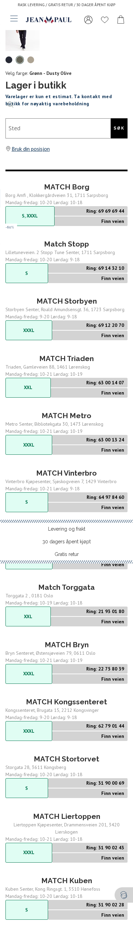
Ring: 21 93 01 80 (105, 611)
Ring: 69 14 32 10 (105, 268)
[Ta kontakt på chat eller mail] (124, 895)
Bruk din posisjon (31, 148)
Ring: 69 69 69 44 (105, 211)
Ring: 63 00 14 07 (105, 383)
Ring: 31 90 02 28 (105, 905)
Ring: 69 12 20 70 (105, 325)
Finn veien (112, 221)
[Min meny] (88, 20)
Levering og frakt (66, 529)
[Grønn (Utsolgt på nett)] (19, 59)
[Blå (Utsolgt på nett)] (8, 59)
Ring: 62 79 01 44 (105, 726)
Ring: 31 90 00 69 (105, 783)
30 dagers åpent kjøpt (66, 541)
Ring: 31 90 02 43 (105, 848)
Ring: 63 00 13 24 (105, 440)
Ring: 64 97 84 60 (105, 497)
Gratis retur (67, 554)
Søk (119, 128)
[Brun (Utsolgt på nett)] (30, 59)
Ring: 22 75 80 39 (105, 669)
